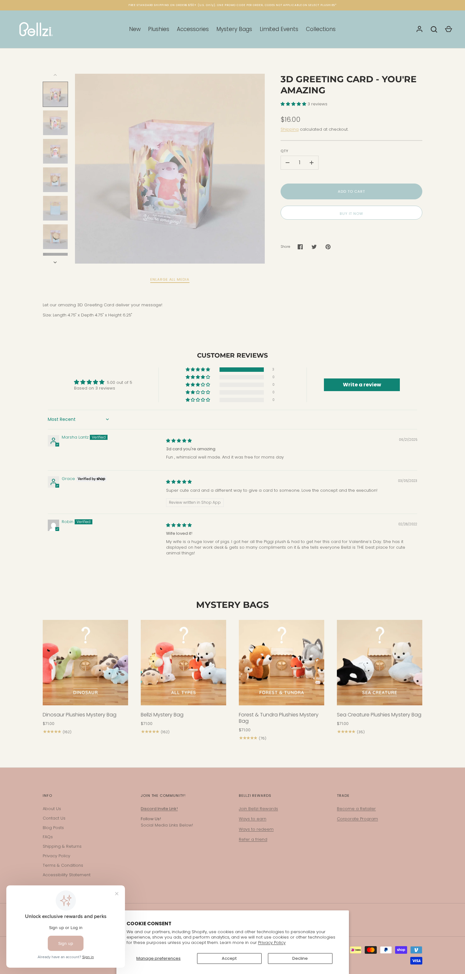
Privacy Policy (272, 943)
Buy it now (351, 213)
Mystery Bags (234, 29)
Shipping (290, 129)
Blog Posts (53, 828)
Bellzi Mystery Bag (162, 714)
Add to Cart (351, 191)
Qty (284, 150)
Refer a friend (253, 839)
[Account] (419, 29)
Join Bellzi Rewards (258, 809)
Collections (321, 29)
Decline (300, 958)
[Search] (434, 29)
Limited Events (279, 29)
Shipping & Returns (62, 846)
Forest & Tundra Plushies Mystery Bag (279, 718)
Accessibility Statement (66, 875)
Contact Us (54, 818)
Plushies (158, 29)
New (135, 29)
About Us (52, 809)
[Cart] (449, 29)
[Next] (56, 262)
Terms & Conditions (63, 865)
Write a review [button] (362, 384)
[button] (294, 104)
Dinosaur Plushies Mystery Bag (79, 714)
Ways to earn (252, 819)
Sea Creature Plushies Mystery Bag (379, 714)
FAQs (48, 837)
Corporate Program (357, 819)
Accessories (193, 29)
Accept (229, 958)
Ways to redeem (256, 829)
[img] (179, 441)
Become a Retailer (356, 809)
